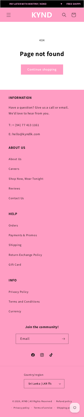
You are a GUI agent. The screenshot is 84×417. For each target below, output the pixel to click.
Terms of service (43, 407)
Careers (14, 169)
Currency (15, 311)
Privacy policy (22, 407)
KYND (25, 401)
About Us (15, 159)
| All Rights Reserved (40, 401)
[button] (8, 15)
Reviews (14, 188)
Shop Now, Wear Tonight (26, 179)
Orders (13, 225)
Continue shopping (42, 69)
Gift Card (15, 264)
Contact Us (16, 198)
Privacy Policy (18, 292)
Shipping (15, 245)
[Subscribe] (63, 339)
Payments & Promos (23, 235)
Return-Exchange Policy (25, 255)
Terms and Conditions (24, 301)
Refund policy (64, 401)
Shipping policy (66, 407)
